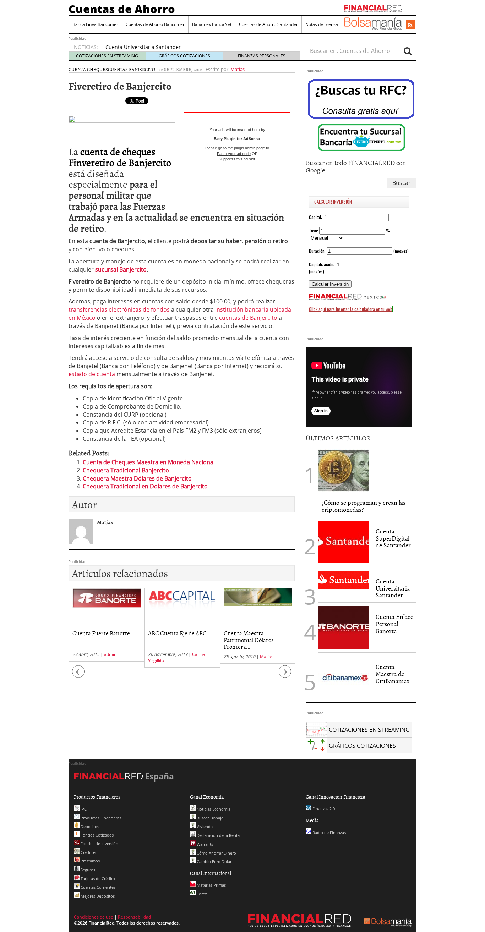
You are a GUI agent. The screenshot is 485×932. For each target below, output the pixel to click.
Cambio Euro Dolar (213, 861)
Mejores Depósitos (97, 896)
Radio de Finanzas (328, 832)
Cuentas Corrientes (97, 887)
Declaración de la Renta (218, 835)
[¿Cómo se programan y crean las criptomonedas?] (343, 470)
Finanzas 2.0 (323, 808)
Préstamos (90, 861)
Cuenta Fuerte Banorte (101, 632)
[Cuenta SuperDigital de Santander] (343, 542)
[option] (196, 47)
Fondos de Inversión (99, 843)
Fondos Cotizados (97, 835)
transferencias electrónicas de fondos (119, 309)
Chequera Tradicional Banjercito (126, 470)
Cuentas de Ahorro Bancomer (155, 24)
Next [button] (285, 675)
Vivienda (204, 826)
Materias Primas (211, 885)
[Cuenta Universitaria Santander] (343, 580)
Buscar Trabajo (210, 818)
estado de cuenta (92, 374)
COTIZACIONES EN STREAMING (107, 56)
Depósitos (89, 826)
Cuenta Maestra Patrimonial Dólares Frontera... (249, 639)
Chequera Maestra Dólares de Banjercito (137, 478)
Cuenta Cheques (88, 69)
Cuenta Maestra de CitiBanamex (393, 674)
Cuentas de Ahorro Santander (268, 24)
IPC (83, 809)
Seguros (87, 869)
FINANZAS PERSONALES (261, 56)
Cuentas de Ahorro (122, 8)
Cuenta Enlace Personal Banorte (394, 624)
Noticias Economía (213, 809)
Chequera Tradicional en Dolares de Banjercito (145, 486)
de (120, 157)
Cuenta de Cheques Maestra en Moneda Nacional (149, 462)
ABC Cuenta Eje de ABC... (179, 632)
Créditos (88, 852)
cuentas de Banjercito (248, 318)
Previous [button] (78, 675)
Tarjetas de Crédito (97, 878)
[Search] (407, 51)
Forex (201, 894)
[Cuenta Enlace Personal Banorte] (343, 627)
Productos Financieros (100, 818)
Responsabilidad (134, 917)
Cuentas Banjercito (131, 69)
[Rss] (410, 25)
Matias (237, 69)
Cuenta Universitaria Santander (143, 47)
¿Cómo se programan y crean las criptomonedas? (363, 506)
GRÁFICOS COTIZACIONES (184, 56)
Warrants (204, 844)
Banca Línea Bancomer (95, 24)
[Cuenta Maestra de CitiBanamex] (343, 677)
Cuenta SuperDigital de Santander (393, 538)
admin (110, 654)
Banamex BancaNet (211, 24)
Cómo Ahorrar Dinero (216, 853)
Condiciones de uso (93, 917)
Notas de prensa (321, 24)
